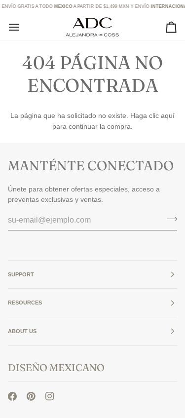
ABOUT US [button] (22, 331)
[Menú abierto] (22, 26)
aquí (168, 115)
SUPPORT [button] (21, 274)
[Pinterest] (31, 396)
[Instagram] (49, 396)
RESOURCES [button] (25, 302)
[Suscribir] (169, 219)
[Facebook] (12, 396)
